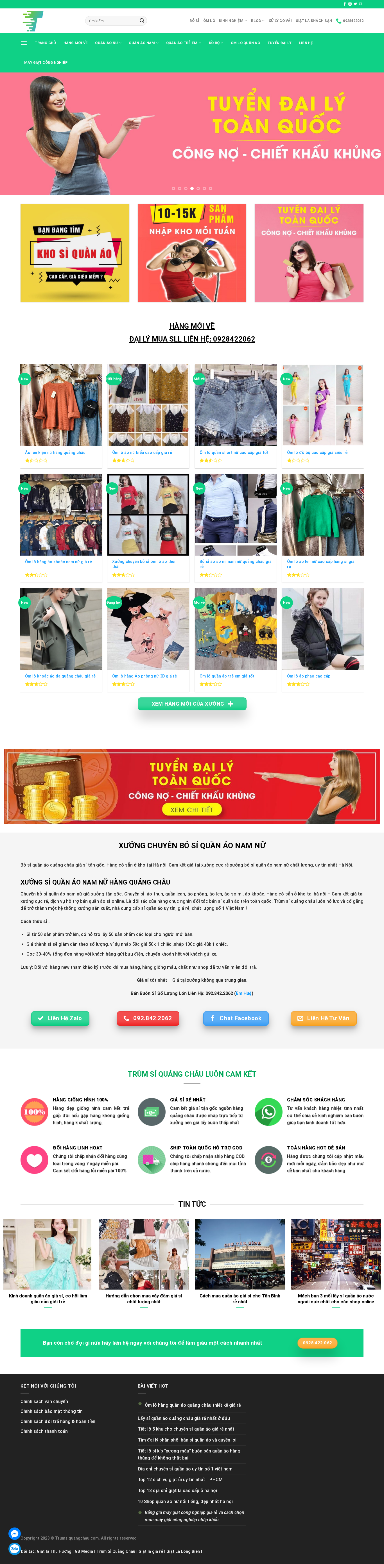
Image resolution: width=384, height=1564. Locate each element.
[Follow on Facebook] (344, 4)
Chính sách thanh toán (44, 1431)
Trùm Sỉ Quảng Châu (115, 1551)
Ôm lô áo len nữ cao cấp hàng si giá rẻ (320, 564)
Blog (256, 21)
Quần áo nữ (106, 43)
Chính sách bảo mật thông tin (52, 1411)
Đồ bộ (214, 43)
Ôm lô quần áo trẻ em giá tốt (227, 676)
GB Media (84, 1551)
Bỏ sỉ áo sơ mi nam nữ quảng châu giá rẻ (236, 564)
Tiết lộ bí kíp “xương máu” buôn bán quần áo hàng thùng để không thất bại (189, 1454)
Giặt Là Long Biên (183, 1551)
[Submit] (142, 21)
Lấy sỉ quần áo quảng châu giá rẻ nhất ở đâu (184, 1418)
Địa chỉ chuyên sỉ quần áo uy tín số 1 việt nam (185, 1469)
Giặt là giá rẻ (151, 1551)
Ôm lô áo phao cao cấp (308, 676)
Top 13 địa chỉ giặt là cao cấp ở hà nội (177, 1490)
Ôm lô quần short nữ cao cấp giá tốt (234, 452)
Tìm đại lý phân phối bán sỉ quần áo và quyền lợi (187, 1440)
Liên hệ (306, 43)
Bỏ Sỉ (194, 21)
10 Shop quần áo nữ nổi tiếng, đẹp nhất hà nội (185, 1501)
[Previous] (15, 134)
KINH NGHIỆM (231, 21)
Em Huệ (244, 993)
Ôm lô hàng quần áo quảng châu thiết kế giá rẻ (193, 1405)
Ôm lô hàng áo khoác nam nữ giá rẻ (58, 562)
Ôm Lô (209, 21)
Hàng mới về (76, 43)
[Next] (369, 134)
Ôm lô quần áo (245, 43)
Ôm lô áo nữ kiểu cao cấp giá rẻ (142, 452)
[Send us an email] (360, 4)
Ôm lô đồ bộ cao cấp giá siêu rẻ (317, 452)
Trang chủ (45, 43)
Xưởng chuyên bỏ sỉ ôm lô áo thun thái (144, 564)
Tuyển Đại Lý (279, 43)
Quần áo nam (142, 43)
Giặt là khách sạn (314, 21)
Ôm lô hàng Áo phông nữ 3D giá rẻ (144, 676)
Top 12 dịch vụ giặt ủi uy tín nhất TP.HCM (180, 1479)
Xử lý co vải (280, 21)
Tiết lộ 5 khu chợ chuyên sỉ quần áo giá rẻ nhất (186, 1429)
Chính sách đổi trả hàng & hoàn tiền (58, 1421)
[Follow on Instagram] (350, 4)
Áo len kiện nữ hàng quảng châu (55, 452)
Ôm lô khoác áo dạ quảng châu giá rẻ (60, 676)
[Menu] (24, 43)
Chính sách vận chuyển (44, 1401)
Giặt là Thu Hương (54, 1551)
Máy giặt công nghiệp (46, 62)
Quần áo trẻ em (182, 43)
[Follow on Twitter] (355, 4)
